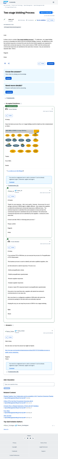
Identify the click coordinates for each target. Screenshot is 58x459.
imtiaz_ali (11, 19)
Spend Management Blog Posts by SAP (15, 398)
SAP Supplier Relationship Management (12, 27)
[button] (48, 20)
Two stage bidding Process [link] (10, 7)
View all (6, 429)
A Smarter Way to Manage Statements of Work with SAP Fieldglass (21, 406)
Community (12, 2)
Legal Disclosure (43, 447)
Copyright (14, 447)
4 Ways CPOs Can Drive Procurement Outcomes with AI (18, 401)
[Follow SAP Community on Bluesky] (27, 438)
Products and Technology (17, 5)
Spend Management (28, 5)
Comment (51, 63)
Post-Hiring (7, 411)
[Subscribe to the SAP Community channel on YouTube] (30, 438)
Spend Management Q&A (39, 5)
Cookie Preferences (14, 455)
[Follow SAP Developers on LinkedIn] (33, 438)
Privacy (14, 442)
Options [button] (53, 12)
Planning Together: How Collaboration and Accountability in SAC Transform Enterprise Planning (28, 396)
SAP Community (7, 5)
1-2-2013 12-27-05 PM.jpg (15, 171)
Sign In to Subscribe (46, 12)
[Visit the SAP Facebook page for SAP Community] (25, 438)
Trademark (14, 451)
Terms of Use (43, 442)
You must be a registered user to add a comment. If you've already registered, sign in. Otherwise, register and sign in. (26, 178)
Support (43, 451)
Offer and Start (7, 415)
